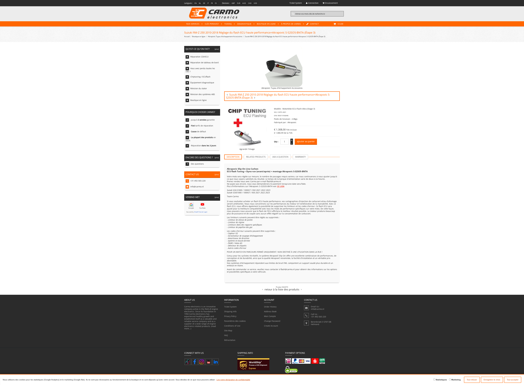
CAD (249, 3)
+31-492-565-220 (198, 180)
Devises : (226, 3)
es (216, 3)
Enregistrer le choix (492, 380)
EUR (238, 3)
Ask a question (280, 156)
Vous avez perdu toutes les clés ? (200, 70)
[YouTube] (208, 361)
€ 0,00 (340, 23)
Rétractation (229, 340)
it (208, 3)
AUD (244, 3)
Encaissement (331, 3)
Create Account (271, 325)
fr (212, 3)
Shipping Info (230, 311)
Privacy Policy (230, 316)
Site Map (228, 330)
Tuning (228, 23)
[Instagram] (201, 361)
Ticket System (230, 306)
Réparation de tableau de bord (204, 62)
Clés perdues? (212, 23)
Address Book (270, 311)
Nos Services (192, 23)
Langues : (188, 3)
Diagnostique (244, 23)
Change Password (272, 321)
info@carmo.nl (197, 186)
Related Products (256, 156)
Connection (313, 3)
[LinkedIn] (215, 361)
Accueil (187, 36)
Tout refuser (472, 380)
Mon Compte (270, 316)
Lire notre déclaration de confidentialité (233, 380)
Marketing (456, 380)
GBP (233, 3)
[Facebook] (194, 361)
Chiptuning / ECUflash (200, 76)
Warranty (300, 156)
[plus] (216, 49)
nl (200, 3)
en (195, 3)
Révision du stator (198, 88)
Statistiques (441, 380)
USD (255, 3)
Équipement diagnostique (202, 82)
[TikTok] (187, 361)
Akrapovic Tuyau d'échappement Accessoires (225, 36)
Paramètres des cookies (235, 321)
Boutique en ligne (266, 23)
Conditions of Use (232, 325)
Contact (314, 23)
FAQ (226, 335)
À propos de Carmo (291, 23)
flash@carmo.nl (274, 181)
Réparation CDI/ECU (199, 56)
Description (233, 156)
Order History (270, 306)
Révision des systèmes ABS (202, 94)
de (204, 3)
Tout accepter (513, 380)
